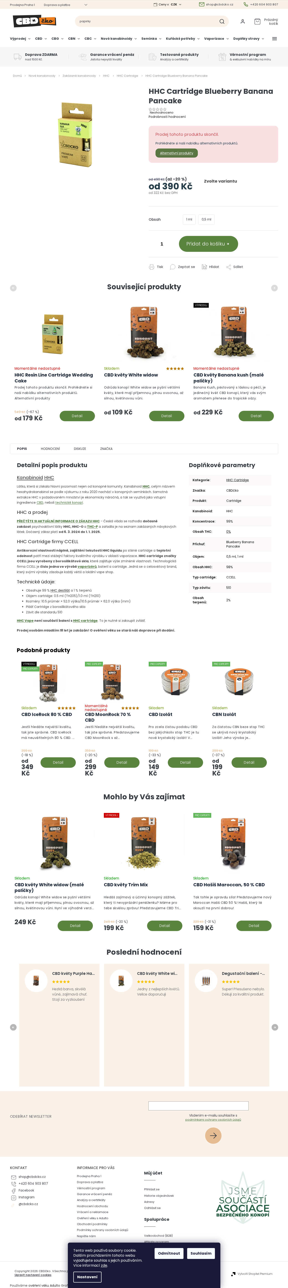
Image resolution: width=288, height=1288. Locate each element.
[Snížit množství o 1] (152, 244)
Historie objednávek (159, 1196)
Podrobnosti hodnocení (167, 116)
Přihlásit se (215, 1135)
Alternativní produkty (176, 153)
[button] (55, 914)
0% (228, 531)
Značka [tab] (106, 448)
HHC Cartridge (237, 480)
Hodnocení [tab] (50, 448)
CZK (174, 4)
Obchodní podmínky (92, 1224)
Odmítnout (169, 1253)
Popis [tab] (22, 448)
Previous (14, 288)
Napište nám (86, 1236)
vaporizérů (87, 566)
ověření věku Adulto (44, 1285)
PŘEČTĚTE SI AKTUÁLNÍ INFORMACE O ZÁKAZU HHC (58, 521)
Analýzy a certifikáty (91, 1200)
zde (104, 1265)
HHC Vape (25, 620)
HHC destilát (60, 590)
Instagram (27, 1197)
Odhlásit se (152, 1208)
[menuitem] (21, 40)
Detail (77, 416)
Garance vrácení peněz (94, 1194)
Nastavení (87, 1277)
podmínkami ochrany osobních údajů (213, 1120)
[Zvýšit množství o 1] (171, 244)
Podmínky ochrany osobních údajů (102, 1230)
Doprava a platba (57, 5)
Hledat (223, 21)
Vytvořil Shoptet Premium (255, 1274)
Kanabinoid (30, 477)
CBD (40, 502)
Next (275, 288)
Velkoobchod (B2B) (158, 1236)
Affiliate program (156, 1242)
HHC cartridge (85, 620)
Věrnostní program (91, 1188)
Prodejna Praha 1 (22, 5)
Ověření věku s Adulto (92, 1218)
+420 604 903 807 (33, 1183)
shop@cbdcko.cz (32, 1177)
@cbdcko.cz (28, 1204)
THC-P (92, 526)
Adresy (149, 1202)
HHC (49, 477)
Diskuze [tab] (80, 448)
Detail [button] (75, 925)
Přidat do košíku (205, 243)
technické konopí (69, 502)
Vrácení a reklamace (92, 1212)
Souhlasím (201, 1253)
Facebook (26, 1190)
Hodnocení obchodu (92, 1206)
